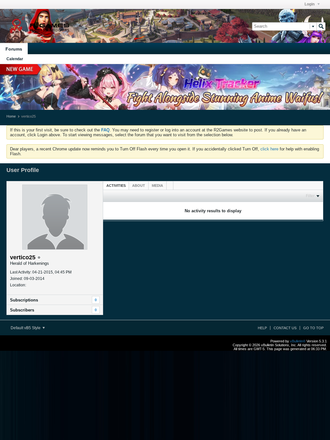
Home (11, 116)
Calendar (14, 59)
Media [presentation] (157, 185)
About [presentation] (138, 185)
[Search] (320, 26)
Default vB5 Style (26, 328)
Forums (13, 49)
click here (269, 149)
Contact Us (285, 328)
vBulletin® (298, 341)
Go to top (313, 328)
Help (262, 328)
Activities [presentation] (116, 185)
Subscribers (22, 310)
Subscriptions (24, 300)
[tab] (116, 185)
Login (310, 4)
